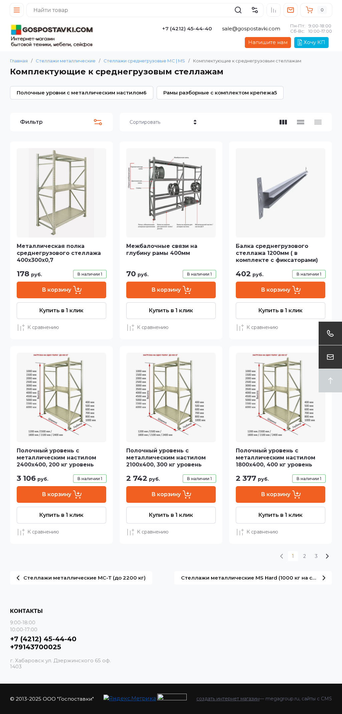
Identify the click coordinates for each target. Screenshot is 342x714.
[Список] (301, 122)
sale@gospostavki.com (251, 28)
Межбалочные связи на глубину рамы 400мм (161, 249)
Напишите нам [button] (268, 42)
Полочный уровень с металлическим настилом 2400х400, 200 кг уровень (56, 457)
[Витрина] (283, 122)
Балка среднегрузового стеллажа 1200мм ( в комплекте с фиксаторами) (277, 253)
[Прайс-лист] (318, 122)
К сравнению (43, 327)
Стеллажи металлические (66, 60)
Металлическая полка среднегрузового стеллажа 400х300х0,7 (59, 253)
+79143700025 (35, 647)
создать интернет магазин (228, 699)
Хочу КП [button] (314, 42)
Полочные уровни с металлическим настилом (82, 92)
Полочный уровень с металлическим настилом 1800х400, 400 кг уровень (275, 457)
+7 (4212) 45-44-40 (187, 28)
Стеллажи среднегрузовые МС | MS (144, 60)
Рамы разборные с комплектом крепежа (220, 92)
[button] (16, 10)
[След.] (327, 556)
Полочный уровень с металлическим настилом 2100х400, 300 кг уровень (166, 457)
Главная (19, 60)
